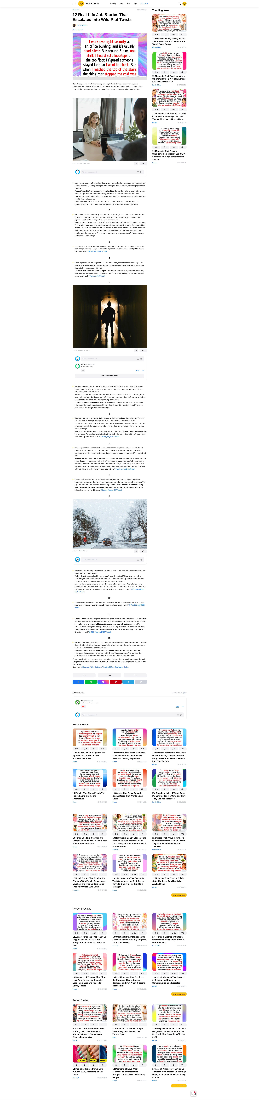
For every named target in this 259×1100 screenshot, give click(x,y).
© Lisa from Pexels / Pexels (80, 551)
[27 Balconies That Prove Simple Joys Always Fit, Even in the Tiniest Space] (129, 1013)
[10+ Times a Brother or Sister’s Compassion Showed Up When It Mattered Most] (169, 922)
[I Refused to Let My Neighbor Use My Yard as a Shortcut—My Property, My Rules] (90, 737)
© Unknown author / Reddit (97, 251)
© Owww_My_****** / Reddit (109, 437)
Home (74, 802)
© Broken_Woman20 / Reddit (111, 490)
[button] (84, 675)
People (154, 122)
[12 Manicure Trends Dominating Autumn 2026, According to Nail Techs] (90, 1054)
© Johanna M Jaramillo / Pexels (81, 350)
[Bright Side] (88, 4)
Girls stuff (76, 1078)
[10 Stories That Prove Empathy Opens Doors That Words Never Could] (129, 778)
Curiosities (76, 10)
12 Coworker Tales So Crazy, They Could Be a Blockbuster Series (104, 667)
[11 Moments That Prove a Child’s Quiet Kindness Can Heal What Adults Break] (169, 863)
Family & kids (156, 47)
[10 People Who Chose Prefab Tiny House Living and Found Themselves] (90, 778)
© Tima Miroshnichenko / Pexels (81, 163)
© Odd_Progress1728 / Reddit (100, 632)
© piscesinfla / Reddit (97, 276)
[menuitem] (112, 3)
